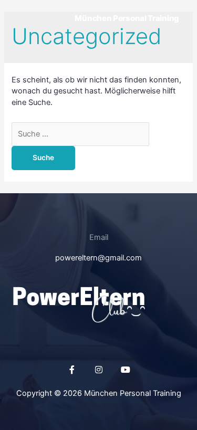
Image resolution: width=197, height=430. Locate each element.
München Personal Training (127, 18)
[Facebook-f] (72, 369)
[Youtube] (125, 369)
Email (98, 237)
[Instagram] (98, 369)
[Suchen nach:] (80, 134)
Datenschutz (98, 405)
